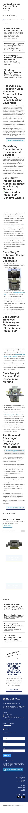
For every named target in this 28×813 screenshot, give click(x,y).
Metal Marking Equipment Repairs (11, 35)
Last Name (5, 742)
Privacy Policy (13, 809)
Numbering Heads (18, 50)
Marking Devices (14, 33)
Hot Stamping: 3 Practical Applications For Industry (13, 58)
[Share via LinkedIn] (5, 15)
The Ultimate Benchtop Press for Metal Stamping (12, 72)
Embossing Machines (8, 617)
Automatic (15, 45)
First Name (5, 736)
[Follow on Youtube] (24, 797)
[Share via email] (9, 15)
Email (4, 748)
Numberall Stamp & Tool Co (16, 117)
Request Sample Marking (14, 558)
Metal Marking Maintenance (11, 37)
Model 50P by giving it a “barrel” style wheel (12, 414)
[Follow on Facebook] (18, 797)
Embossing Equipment (14, 44)
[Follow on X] (21, 797)
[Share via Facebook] (7, 15)
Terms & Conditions (21, 809)
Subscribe (13, 15)
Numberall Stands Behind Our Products (13, 29)
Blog (9, 10)
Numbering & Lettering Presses (13, 77)
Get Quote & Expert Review (14, 586)
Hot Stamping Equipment (12, 63)
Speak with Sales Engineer (14, 769)
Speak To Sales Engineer (16, 140)
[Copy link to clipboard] (3, 15)
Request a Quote (14, 689)
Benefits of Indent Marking (15, 607)
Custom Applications (10, 62)
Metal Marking (8, 50)
